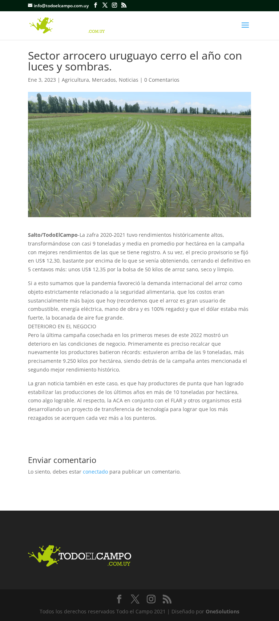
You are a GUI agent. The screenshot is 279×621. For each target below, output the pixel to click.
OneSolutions (222, 611)
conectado (95, 471)
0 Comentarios (161, 79)
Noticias (128, 79)
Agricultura (75, 79)
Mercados (104, 79)
